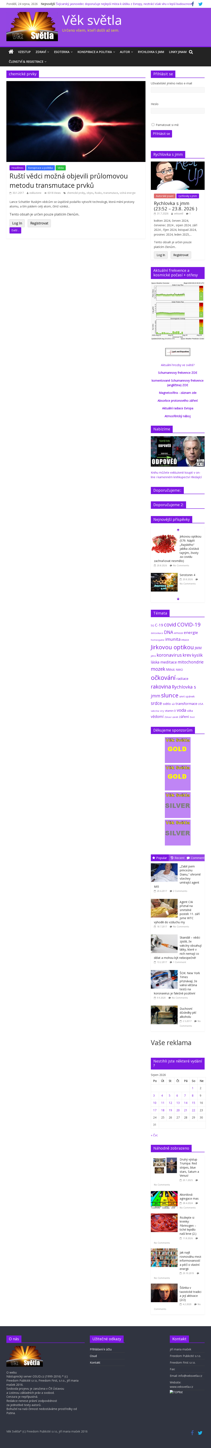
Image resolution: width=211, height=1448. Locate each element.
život (192, 717)
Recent (180, 858)
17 (154, 1110)
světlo (167, 704)
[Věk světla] (11, 52)
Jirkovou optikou (172, 647)
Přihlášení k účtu (101, 1349)
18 (162, 1110)
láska (155, 662)
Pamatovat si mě (167, 125)
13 (178, 1103)
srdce (156, 703)
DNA (168, 632)
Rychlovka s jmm (151, 52)
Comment (198, 858)
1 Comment (179, 962)
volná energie (128, 193)
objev (90, 193)
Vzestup (24, 52)
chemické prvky (76, 193)
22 (193, 1110)
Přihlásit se (161, 133)
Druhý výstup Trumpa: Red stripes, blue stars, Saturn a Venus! (189, 1167)
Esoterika (61, 52)
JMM (198, 648)
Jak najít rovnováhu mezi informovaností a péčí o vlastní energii (190, 1260)
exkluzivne (35, 193)
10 (154, 1103)
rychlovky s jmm (187, 196)
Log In (17, 223)
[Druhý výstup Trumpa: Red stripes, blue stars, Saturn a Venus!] (165, 1157)
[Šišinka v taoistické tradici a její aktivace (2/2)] (165, 1286)
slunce (169, 695)
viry (162, 710)
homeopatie (157, 639)
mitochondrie (191, 662)
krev (187, 655)
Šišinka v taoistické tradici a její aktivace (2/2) (190, 1294)
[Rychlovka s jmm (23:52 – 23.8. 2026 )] (178, 164)
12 (170, 1103)
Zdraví (41, 52)
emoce (178, 633)
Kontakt (95, 1362)
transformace (186, 703)
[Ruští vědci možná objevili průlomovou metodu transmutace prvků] (75, 83)
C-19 (159, 625)
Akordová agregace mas (189, 1197)
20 (178, 1110)
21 (185, 1110)
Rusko (98, 193)
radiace (182, 678)
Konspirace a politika (94, 52)
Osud (93, 1356)
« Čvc (154, 1135)
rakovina (161, 686)
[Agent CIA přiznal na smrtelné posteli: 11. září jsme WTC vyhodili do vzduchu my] (165, 899)
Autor (125, 52)
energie (191, 632)
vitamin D (170, 711)
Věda (61, 168)
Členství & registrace (26, 61)
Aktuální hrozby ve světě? (178, 365)
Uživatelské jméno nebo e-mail (171, 83)
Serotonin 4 (187, 575)
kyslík (197, 655)
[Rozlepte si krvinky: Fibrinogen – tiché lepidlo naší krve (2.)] (165, 1216)
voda (181, 710)
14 (185, 1103)
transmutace (110, 193)
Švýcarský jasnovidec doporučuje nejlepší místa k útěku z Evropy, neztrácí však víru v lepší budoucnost (124, 4)
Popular (161, 858)
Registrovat (39, 223)
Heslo (154, 104)
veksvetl (178, 213)
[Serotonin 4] (164, 575)
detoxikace (157, 633)
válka (190, 710)
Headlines (17, 168)
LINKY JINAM (177, 52)
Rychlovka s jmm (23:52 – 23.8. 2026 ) (175, 206)
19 (170, 1110)
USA (200, 704)
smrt (182, 696)
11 (162, 1103)
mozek (158, 669)
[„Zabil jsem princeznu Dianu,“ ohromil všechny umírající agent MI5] (165, 863)
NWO (179, 670)
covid (170, 624)
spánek (190, 696)
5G (152, 625)
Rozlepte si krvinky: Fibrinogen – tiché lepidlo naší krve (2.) (188, 1226)
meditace (168, 662)
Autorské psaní (164, 196)
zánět (175, 717)
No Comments (181, 565)
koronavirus (169, 655)
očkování (163, 677)
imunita (173, 639)
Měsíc (170, 669)
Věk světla (92, 20)
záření (184, 716)
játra (153, 655)
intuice (185, 640)
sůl (173, 703)
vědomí (157, 716)
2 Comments (180, 890)
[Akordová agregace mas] (165, 1193)
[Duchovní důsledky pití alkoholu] (165, 1006)
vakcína (155, 710)
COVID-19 (189, 624)
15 (193, 1103)
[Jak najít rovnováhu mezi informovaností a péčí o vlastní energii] (165, 1251)
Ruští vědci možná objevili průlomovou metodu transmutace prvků (68, 180)
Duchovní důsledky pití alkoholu (188, 1013)
